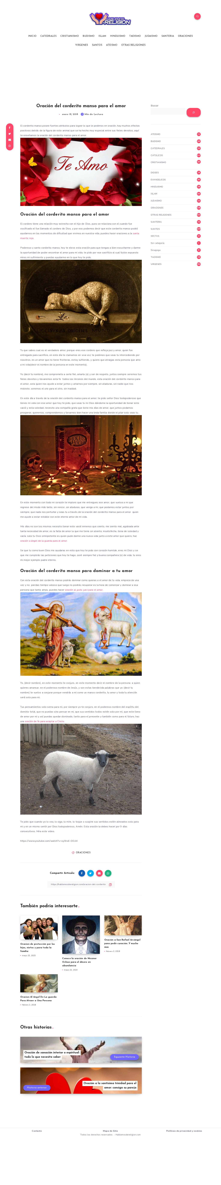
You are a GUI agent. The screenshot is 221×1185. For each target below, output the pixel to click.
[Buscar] (194, 112)
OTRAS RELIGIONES (133, 45)
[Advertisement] (110, 75)
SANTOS (97, 45)
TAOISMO (135, 36)
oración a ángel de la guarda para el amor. (44, 541)
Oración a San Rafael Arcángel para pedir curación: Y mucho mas (122, 943)
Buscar (154, 105)
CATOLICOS (157, 155)
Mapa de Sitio (110, 1131)
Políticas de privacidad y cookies (184, 1131)
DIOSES (155, 172)
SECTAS (155, 236)
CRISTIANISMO (69, 36)
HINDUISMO (117, 36)
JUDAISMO (151, 36)
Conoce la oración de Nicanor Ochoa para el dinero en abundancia (79, 962)
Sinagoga (155, 250)
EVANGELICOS (158, 179)
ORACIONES (185, 36)
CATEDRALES (48, 36)
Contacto (37, 1131)
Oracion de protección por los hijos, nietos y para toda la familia (37, 947)
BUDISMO (88, 36)
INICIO (32, 36)
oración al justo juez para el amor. (84, 590)
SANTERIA (167, 36)
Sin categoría (157, 243)
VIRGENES (81, 45)
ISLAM (102, 36)
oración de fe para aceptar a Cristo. (45, 721)
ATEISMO (111, 45)
